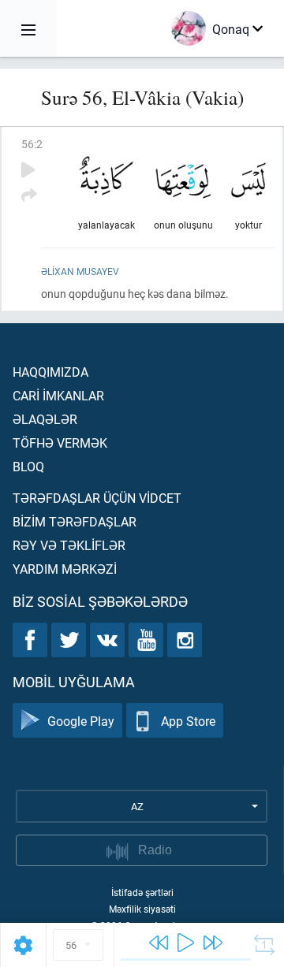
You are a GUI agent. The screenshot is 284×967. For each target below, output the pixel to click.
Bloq (28, 466)
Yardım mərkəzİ (65, 568)
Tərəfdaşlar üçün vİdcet (97, 497)
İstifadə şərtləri (142, 892)
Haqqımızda (50, 371)
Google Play (80, 720)
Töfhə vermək (60, 442)
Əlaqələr (45, 419)
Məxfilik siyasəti (142, 908)
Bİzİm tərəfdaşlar (74, 521)
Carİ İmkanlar (58, 395)
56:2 (32, 143)
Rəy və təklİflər (69, 545)
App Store (188, 720)
